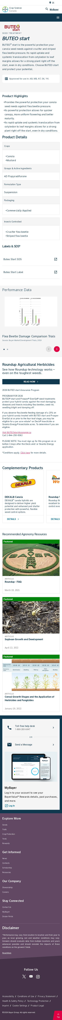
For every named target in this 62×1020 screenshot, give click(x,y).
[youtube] (31, 977)
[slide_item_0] (4, 349)
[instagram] (38, 978)
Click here (25, 452)
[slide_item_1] (7, 349)
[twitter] (24, 978)
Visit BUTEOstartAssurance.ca (16, 432)
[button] (31, 727)
